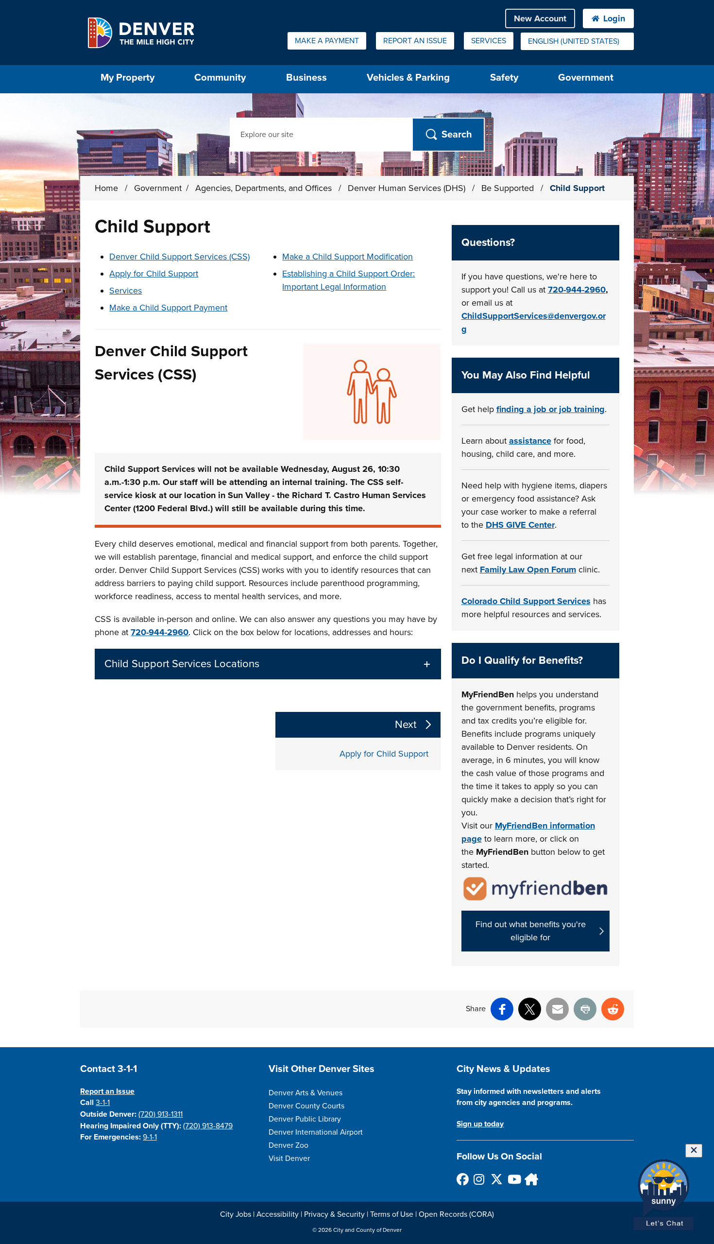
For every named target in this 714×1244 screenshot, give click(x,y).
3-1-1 (103, 1102)
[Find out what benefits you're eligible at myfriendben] (535, 887)
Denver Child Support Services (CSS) (179, 256)
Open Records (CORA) (456, 1214)
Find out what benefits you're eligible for (531, 931)
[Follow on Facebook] (462, 1179)
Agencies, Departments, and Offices (264, 188)
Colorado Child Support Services (526, 601)
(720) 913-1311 (160, 1114)
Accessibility (277, 1214)
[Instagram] (479, 1179)
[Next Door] (530, 1179)
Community (220, 77)
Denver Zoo (288, 1145)
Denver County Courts (306, 1106)
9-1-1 (150, 1137)
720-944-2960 (159, 632)
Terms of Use (391, 1214)
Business (306, 77)
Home (106, 188)
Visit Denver (289, 1158)
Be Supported (508, 188)
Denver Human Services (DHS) (408, 188)
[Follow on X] (496, 1179)
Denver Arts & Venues (305, 1092)
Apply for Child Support (153, 273)
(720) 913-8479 (208, 1126)
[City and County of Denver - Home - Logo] (140, 32)
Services (125, 290)
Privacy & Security (334, 1214)
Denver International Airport (316, 1132)
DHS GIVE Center (520, 524)
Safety (504, 77)
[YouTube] (513, 1179)
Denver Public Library (305, 1119)
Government (585, 77)
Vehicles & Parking (408, 77)
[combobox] (577, 41)
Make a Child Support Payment (168, 307)
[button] (268, 664)
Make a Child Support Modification (347, 256)
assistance (530, 440)
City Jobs (235, 1214)
